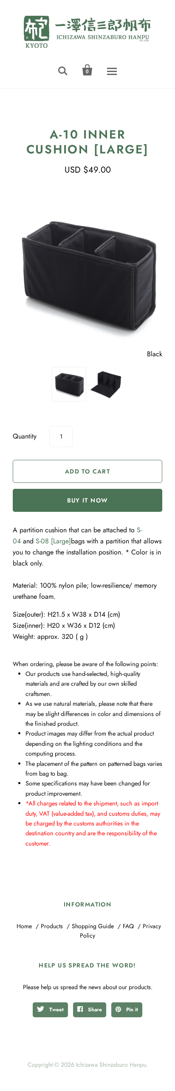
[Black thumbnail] (69, 384)
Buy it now (87, 500)
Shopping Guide (93, 926)
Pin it (131, 1009)
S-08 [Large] (53, 541)
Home (24, 926)
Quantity (25, 436)
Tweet (56, 1009)
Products (52, 926)
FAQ (128, 926)
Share (94, 1009)
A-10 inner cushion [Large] (87, 142)
